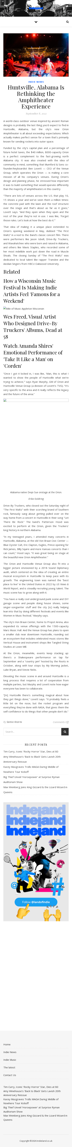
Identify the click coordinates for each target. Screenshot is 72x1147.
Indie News (36, 81)
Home (7, 1044)
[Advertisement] (36, 976)
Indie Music (9, 1059)
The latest (9, 1067)
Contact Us (9, 1075)
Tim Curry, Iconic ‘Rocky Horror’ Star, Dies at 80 (30, 751)
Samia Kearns (14, 721)
